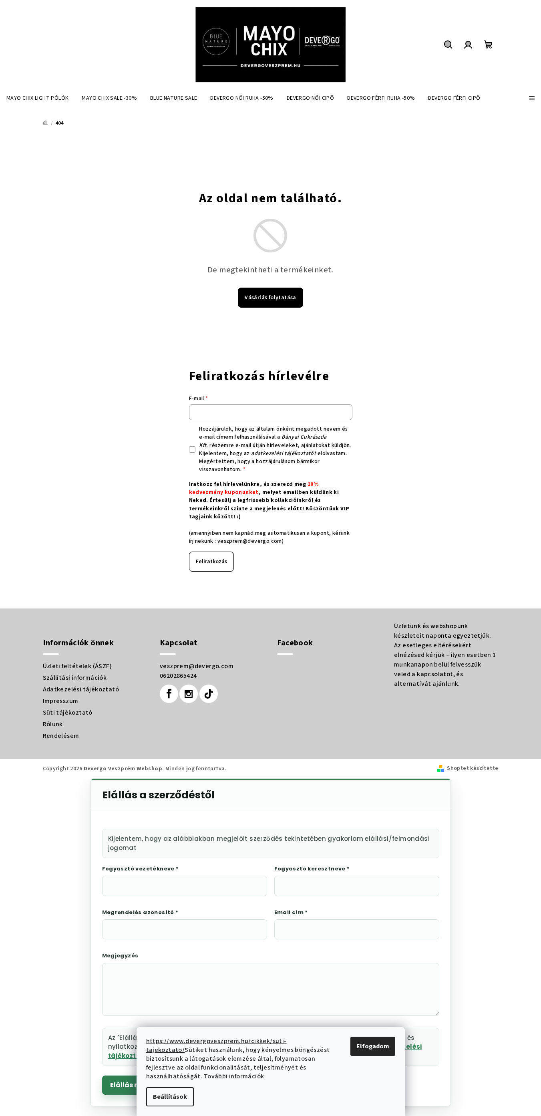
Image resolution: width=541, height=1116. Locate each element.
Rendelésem (61, 735)
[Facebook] (169, 694)
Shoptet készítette (472, 768)
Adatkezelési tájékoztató (81, 689)
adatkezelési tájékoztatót (283, 453)
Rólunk (53, 724)
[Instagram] (188, 694)
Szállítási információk (75, 677)
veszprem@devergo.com (249, 541)
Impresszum (60, 701)
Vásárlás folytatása (270, 298)
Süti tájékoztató (68, 712)
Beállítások (170, 1096)
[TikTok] (208, 694)
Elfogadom (372, 1046)
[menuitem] (37, 98)
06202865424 (178, 675)
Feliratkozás (211, 562)
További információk (234, 1076)
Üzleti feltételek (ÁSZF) (77, 666)
